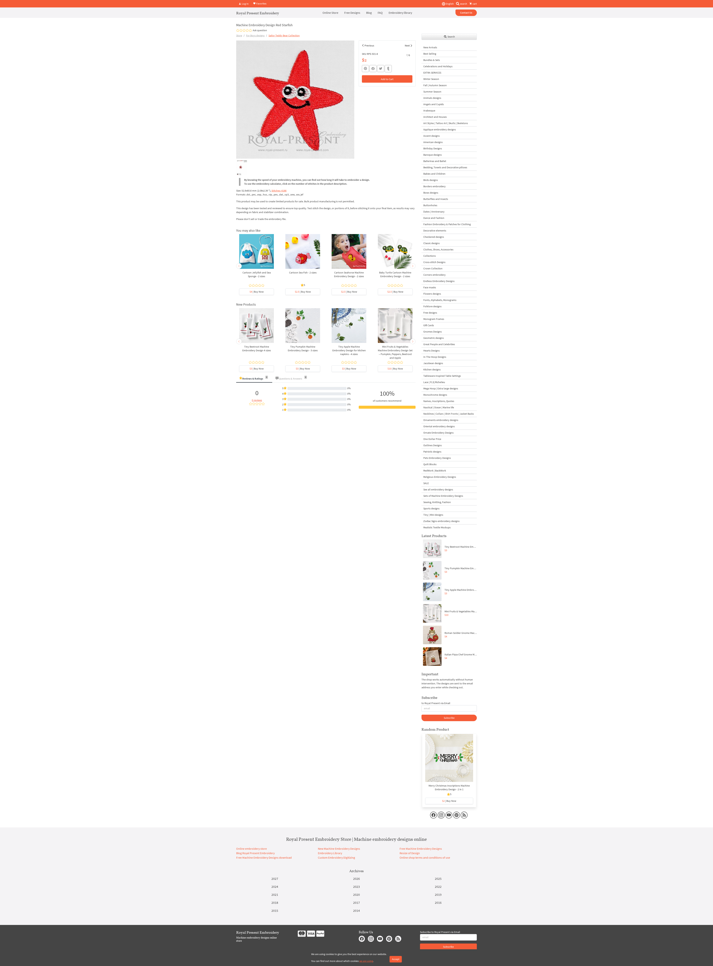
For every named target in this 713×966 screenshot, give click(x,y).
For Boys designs (255, 35)
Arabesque (429, 110)
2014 (356, 910)
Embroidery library (400, 12)
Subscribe (449, 717)
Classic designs (431, 243)
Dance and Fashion (433, 218)
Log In (245, 3)
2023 (356, 886)
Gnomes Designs (432, 331)
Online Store (330, 12)
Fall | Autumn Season (435, 85)
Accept (395, 959)
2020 (356, 894)
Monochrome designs (435, 394)
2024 (274, 886)
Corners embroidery (434, 274)
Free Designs (352, 12)
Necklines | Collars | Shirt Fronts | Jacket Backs (448, 413)
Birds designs (430, 180)
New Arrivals (430, 47)
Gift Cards (428, 325)
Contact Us (466, 12)
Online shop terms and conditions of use (425, 857)
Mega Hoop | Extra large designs (440, 388)
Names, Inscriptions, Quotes (438, 401)
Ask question (260, 30)
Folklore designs (432, 306)
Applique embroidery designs (439, 129)
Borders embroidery (434, 186)
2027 (274, 878)
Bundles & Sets (431, 60)
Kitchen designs (432, 369)
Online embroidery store (251, 848)
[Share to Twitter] (380, 68)
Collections (429, 255)
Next (407, 45)
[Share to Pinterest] (365, 68)
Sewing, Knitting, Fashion (437, 502)
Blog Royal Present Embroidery (255, 853)
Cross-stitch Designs (434, 262)
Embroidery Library (330, 853)
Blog (369, 12)
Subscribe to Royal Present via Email (440, 932)
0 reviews (257, 400)
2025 (438, 878)
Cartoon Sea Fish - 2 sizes (303, 272)
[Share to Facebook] (373, 68)
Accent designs (431, 135)
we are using (366, 961)
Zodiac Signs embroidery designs (441, 521)
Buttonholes (430, 205)
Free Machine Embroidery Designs (421, 848)
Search (451, 36)
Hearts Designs (431, 350)
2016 (438, 902)
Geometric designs (433, 338)
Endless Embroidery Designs (439, 281)
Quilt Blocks (430, 464)
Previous (369, 45)
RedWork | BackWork (434, 470)
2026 (356, 878)
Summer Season (432, 91)
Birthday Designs (432, 148)
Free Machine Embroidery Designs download (264, 857)
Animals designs (432, 98)
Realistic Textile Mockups (437, 527)
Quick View (256, 253)
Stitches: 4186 (278, 190)
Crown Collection (432, 268)
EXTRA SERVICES (432, 72)
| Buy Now (257, 291)
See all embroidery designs (438, 489)
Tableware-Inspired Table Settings (442, 375)
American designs (433, 142)
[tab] (254, 379)
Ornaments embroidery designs (440, 420)
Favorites (261, 3)
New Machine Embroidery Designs (339, 848)
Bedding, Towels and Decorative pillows (445, 167)
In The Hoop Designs (434, 357)
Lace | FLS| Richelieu (434, 382)
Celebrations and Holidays (437, 66)
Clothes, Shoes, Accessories (438, 249)
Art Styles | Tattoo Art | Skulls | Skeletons (445, 123)
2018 (274, 902)
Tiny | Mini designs (433, 514)
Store (239, 35)
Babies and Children (434, 173)
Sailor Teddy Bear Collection (284, 35)
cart (474, 3)
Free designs (430, 312)
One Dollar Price (432, 439)
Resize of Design (410, 853)
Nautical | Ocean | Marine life (438, 407)
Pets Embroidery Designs (437, 458)
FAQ (380, 12)
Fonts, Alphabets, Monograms (439, 300)
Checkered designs (433, 237)
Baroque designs (432, 154)
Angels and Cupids (433, 104)
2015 (274, 910)
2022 (438, 886)
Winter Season (431, 79)
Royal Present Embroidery (257, 13)
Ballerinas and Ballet (434, 161)
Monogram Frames (433, 319)
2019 (438, 894)
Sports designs (431, 508)
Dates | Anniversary (434, 211)
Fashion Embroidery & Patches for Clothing (447, 224)
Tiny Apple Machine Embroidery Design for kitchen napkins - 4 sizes (349, 350)
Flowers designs (432, 293)
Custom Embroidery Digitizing (336, 857)
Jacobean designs (433, 363)
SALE (426, 483)
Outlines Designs (432, 445)
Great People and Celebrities (439, 344)
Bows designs (430, 192)
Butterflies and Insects (435, 199)
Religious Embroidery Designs (439, 477)
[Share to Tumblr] (388, 68)
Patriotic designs (432, 451)
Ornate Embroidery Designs (438, 432)
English (449, 3)
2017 (356, 902)
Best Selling (429, 53)
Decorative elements (434, 230)
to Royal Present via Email (435, 703)
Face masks (429, 287)
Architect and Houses (435, 117)
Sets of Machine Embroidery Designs (443, 495)
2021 (274, 894)
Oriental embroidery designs (439, 426)
